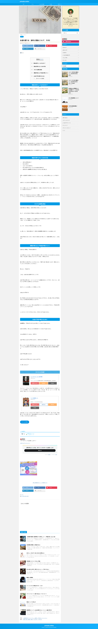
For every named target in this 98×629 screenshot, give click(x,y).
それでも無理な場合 (37, 69)
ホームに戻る (25, 422)
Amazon (43, 383)
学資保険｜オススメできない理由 (33, 561)
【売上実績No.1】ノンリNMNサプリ (39, 482)
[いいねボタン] (21, 53)
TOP (23, 4)
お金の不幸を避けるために (38, 76)
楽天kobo (43, 404)
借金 (24, 496)
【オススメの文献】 (39, 78)
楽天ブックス (34, 383)
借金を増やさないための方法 (39, 66)
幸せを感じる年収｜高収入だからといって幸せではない (38, 569)
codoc (56, 454)
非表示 (41, 59)
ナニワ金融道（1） (34, 398)
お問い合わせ (65, 117)
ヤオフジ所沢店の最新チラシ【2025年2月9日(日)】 (74, 74)
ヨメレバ (34, 399)
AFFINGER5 (54, 627)
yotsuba (49, 454)
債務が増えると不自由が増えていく (40, 72)
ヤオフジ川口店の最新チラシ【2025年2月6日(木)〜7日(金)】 (74, 82)
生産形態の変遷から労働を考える (33, 544)
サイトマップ (65, 125)
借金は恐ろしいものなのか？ (38, 63)
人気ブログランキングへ (25, 443)
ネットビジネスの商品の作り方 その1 (34, 585)
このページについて (66, 120)
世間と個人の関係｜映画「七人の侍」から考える (32, 619)
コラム (32, 4)
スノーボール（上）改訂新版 (36, 376)
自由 (26, 496)
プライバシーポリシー (67, 127)
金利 (27, 496)
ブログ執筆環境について (74, 98)
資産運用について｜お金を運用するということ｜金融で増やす (39, 610)
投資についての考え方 (31, 602)
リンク (64, 130)
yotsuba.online (24, 1)
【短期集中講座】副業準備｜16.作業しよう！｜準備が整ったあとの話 (41, 536)
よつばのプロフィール (67, 122)
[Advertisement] (70, 149)
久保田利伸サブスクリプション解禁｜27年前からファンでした (35, 618)
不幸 (22, 496)
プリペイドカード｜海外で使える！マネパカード (37, 593)
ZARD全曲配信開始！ (73, 106)
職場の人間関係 (30, 577)
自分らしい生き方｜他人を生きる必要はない (36, 553)
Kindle (52, 383)
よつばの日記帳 (41, 4)
